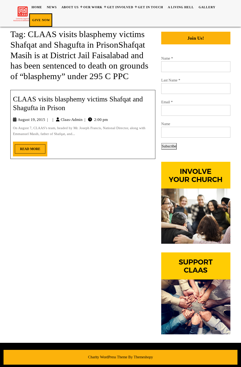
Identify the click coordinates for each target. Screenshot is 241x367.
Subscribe (169, 146)
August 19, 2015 (31, 119)
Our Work (92, 7)
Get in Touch (150, 7)
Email (167, 102)
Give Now (41, 20)
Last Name (170, 80)
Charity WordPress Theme (107, 357)
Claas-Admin (72, 119)
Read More (27, 147)
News (52, 7)
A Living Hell (181, 7)
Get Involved (120, 7)
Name (167, 58)
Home (37, 7)
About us (70, 7)
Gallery (207, 7)
